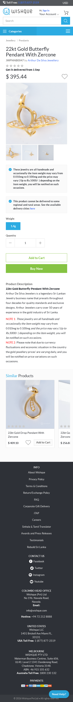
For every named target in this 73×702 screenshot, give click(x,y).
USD (65, 3)
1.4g (13, 226)
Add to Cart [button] (43, 442)
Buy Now (36, 268)
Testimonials (37, 540)
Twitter (39, 568)
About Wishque (36, 472)
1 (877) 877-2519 (28, 2)
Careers (36, 519)
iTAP (36, 513)
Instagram (39, 574)
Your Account (48, 14)
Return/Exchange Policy (36, 492)
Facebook (38, 561)
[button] (65, 21)
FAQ (36, 499)
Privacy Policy (36, 479)
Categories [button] (15, 31)
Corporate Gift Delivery (36, 506)
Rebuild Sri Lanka (36, 547)
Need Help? (59, 694)
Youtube (38, 581)
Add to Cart (37, 258)
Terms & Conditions (36, 486)
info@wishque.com (36, 610)
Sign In (46, 10)
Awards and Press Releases (36, 533)
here (32, 208)
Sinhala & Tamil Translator (36, 526)
